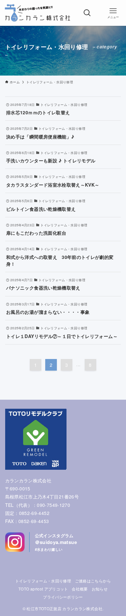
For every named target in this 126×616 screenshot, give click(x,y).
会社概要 (80, 588)
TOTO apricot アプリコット (43, 588)
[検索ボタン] (87, 13)
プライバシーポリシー (63, 597)
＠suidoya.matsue (56, 542)
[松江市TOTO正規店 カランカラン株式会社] (37, 13)
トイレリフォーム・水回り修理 (43, 580)
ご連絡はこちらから (93, 580)
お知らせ (100, 588)
